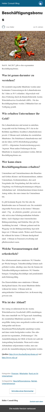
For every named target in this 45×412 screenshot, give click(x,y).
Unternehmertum (8, 383)
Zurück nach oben (36, 401)
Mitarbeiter (23, 373)
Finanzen (14, 373)
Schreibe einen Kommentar (23, 391)
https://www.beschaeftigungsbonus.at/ (23, 354)
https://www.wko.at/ (9, 357)
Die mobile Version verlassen (22, 408)
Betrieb (34, 381)
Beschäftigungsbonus (21, 381)
